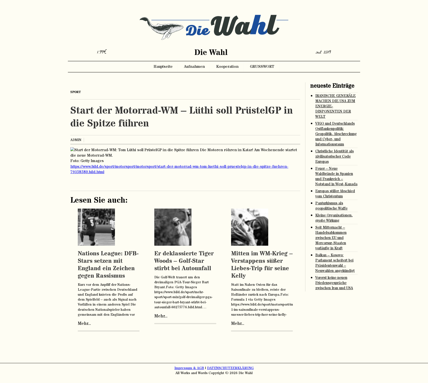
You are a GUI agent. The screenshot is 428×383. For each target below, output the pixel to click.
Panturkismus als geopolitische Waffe (331, 206)
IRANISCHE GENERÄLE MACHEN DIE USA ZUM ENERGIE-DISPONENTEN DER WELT (335, 106)
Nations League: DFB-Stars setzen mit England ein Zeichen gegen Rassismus (108, 265)
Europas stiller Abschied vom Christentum (335, 194)
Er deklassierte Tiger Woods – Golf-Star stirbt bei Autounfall (184, 261)
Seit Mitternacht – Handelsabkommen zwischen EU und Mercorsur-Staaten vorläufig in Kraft (331, 238)
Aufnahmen (194, 66)
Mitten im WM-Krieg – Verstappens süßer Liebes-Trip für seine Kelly (262, 265)
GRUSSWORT (262, 66)
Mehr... (84, 324)
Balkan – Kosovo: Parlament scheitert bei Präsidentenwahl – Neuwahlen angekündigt (335, 263)
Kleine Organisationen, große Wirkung (334, 218)
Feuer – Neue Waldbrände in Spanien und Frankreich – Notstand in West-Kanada (336, 176)
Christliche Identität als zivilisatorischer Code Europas (334, 156)
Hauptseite (163, 66)
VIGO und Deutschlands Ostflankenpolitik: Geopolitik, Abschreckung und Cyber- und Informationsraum (336, 134)
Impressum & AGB (189, 368)
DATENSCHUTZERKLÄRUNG (230, 368)
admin (75, 140)
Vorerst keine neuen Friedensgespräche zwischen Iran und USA (334, 283)
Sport (75, 92)
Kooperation (227, 66)
